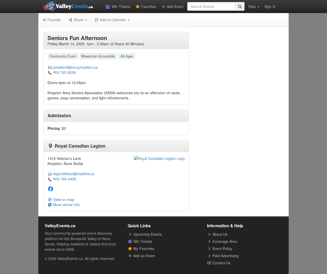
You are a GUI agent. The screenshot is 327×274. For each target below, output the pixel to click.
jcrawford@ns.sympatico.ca (75, 67)
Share (79, 19)
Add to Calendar (113, 19)
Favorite (53, 19)
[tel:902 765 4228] (50, 72)
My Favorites (143, 248)
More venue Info (66, 204)
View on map (63, 199)
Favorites (148, 6)
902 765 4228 (64, 72)
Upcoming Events (147, 234)
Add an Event (143, 255)
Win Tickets (120, 6)
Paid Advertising (225, 255)
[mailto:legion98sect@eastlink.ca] (50, 173)
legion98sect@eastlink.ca (73, 173)
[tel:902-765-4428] (50, 178)
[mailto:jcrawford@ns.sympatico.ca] (50, 67)
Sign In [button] (270, 6)
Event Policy (222, 248)
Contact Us (221, 262)
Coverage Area (224, 241)
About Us (219, 234)
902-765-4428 (64, 178)
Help (252, 6)
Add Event (174, 6)
